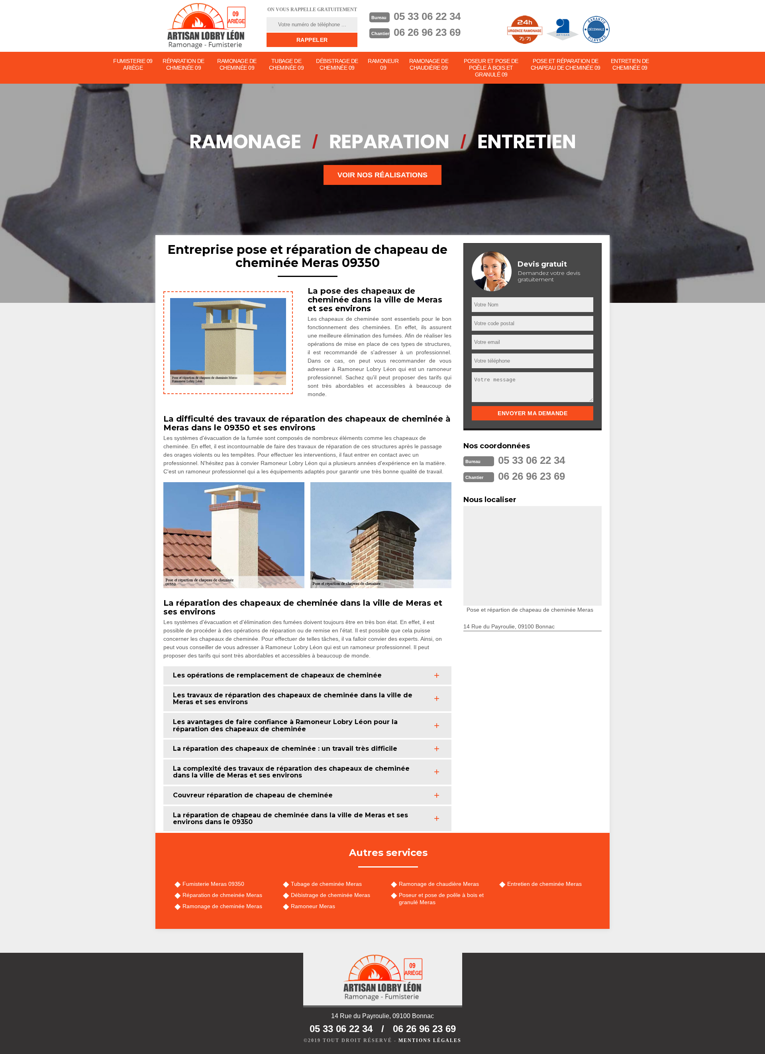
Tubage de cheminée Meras (326, 884)
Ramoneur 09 (383, 64)
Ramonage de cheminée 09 (237, 64)
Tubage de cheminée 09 (286, 64)
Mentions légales (429, 1040)
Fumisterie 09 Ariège (133, 64)
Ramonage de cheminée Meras (222, 906)
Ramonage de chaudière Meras (439, 884)
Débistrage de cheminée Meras (330, 895)
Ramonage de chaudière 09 (429, 64)
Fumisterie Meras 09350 (213, 884)
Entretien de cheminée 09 (630, 64)
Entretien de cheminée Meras (544, 884)
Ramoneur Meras (313, 906)
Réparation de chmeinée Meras (222, 895)
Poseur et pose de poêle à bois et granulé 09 (491, 68)
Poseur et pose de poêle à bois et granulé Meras (441, 898)
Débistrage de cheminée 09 (337, 64)
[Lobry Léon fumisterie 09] (206, 26)
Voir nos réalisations (382, 175)
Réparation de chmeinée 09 (183, 64)
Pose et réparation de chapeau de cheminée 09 (565, 64)
